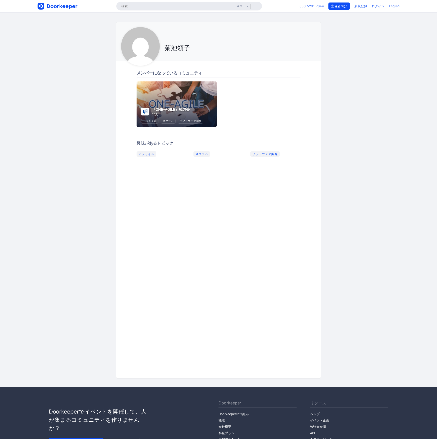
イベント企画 (319, 420)
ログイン (378, 6)
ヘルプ (315, 414)
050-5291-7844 (312, 6)
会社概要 (224, 427)
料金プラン (226, 433)
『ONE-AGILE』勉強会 (171, 109)
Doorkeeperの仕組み (233, 414)
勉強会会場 (318, 427)
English (394, 6)
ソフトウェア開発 (190, 121)
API (312, 433)
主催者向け (339, 6)
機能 (221, 420)
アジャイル (150, 121)
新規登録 (360, 6)
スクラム (168, 121)
